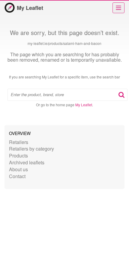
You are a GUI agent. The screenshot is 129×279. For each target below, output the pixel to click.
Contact (17, 176)
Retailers (18, 142)
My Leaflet (30, 8)
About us (18, 169)
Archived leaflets (26, 162)
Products (18, 155)
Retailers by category (31, 148)
